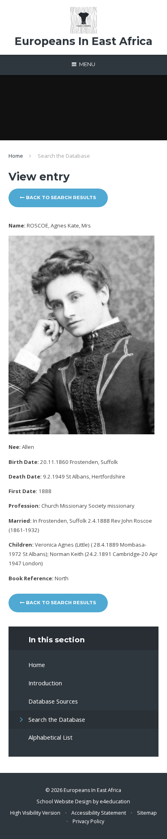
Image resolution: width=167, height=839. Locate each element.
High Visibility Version (35, 812)
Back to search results (60, 197)
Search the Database (64, 155)
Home (16, 155)
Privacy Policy (88, 821)
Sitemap (147, 812)
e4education (115, 801)
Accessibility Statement (98, 812)
